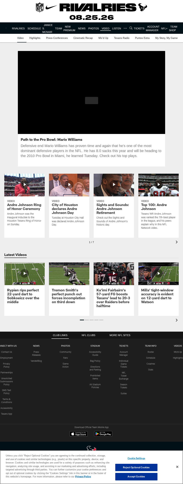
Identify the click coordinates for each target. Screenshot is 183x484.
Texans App (6, 413)
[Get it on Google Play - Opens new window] (103, 435)
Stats (150, 369)
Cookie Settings (136, 458)
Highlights (178, 357)
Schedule (150, 357)
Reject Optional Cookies (136, 467)
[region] (91, 467)
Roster (151, 352)
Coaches (151, 363)
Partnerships (7, 372)
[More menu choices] (126, 28)
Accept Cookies (136, 476)
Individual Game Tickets (123, 364)
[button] (91, 100)
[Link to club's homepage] (7, 28)
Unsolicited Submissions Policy (6, 381)
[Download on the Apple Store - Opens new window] (78, 434)
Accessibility (7, 408)
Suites (124, 393)
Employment (6, 357)
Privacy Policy (67, 476)
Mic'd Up (178, 352)
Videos (178, 346)
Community (65, 352)
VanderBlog (36, 361)
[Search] (132, 28)
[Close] (177, 467)
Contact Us (6, 352)
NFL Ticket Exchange (123, 375)
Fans (65, 357)
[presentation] (177, 242)
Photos (65, 346)
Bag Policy (95, 361)
